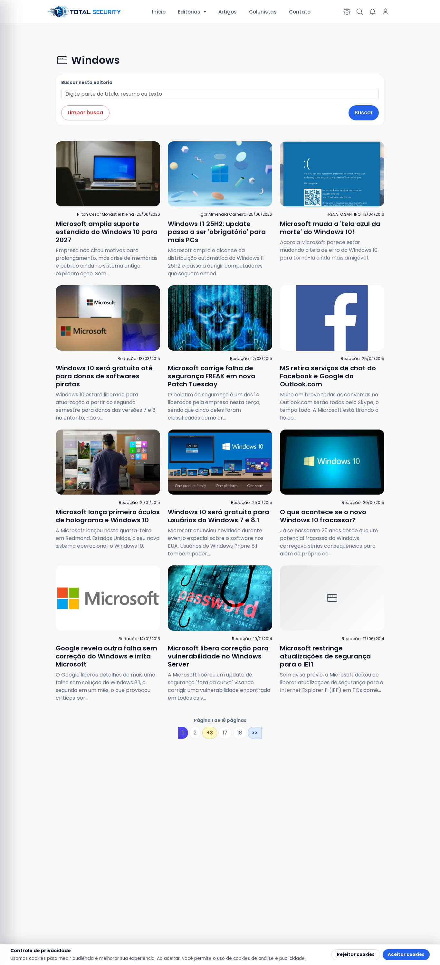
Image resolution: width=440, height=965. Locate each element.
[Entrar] (385, 11)
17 (225, 732)
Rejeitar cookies (356, 954)
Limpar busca (85, 112)
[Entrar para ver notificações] (372, 11)
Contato (300, 11)
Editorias (189, 11)
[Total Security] (85, 11)
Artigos (227, 11)
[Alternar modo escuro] (346, 11)
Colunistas (263, 11)
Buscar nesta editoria (86, 83)
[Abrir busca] (359, 11)
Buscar (364, 112)
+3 (209, 732)
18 (239, 732)
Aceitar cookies (406, 954)
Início (159, 11)
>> (255, 732)
